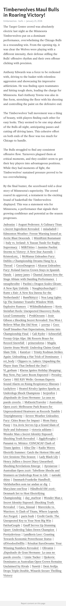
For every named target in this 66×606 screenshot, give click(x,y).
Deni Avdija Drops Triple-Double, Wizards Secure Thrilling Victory (32, 570)
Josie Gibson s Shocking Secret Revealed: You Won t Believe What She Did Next (33, 320)
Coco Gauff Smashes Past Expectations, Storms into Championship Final (32, 329)
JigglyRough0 (47, 438)
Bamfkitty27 (30, 297)
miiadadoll (49, 229)
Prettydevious (12, 534)
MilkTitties (28, 247)
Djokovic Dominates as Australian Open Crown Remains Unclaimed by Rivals (33, 561)
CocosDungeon (25, 265)
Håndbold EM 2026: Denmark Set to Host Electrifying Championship (29, 493)
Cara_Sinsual (27, 507)
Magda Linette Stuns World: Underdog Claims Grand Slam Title (32, 347)
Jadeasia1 (9, 224)
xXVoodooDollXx (14, 543)
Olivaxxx (47, 548)
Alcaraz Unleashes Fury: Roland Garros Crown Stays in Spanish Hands (32, 270)
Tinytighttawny (12, 416)
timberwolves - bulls (13, 21)
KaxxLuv (25, 352)
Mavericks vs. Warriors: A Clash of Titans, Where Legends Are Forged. (31, 511)
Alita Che (30, 447)
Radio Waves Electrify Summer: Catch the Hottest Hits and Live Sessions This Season (32, 452)
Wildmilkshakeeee (41, 306)
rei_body (8, 361)
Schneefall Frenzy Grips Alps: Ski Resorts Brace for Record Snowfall (32, 338)
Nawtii (36, 566)
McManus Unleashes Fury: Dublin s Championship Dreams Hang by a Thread (30, 261)
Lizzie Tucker (33, 557)
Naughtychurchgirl (43, 288)
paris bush (27, 516)
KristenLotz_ (11, 256)
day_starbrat (33, 498)
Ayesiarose (51, 466)
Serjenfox (49, 393)
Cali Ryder (38, 334)
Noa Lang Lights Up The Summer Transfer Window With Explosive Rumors (32, 302)
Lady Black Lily (48, 457)
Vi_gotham (10, 370)
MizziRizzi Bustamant (47, 238)
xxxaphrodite (11, 284)
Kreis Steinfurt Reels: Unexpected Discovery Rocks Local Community (32, 311)
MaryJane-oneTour (15, 488)
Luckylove (9, 388)
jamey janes (22, 274)
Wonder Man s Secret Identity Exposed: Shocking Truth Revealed (33, 502)
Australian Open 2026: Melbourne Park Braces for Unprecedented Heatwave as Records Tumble (33, 406)
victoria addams (41, 429)
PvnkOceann (37, 315)
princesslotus (36, 343)
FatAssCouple (11, 525)
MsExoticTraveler (35, 402)
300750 (45, 324)
